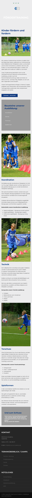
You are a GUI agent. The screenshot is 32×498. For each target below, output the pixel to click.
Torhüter (5, 465)
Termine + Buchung (9, 95)
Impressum (6, 480)
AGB (4, 486)
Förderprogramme (8, 459)
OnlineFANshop (7, 477)
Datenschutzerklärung (9, 483)
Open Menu (18, 8)
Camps (5, 462)
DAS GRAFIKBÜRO (6, 496)
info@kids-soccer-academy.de (13, 445)
